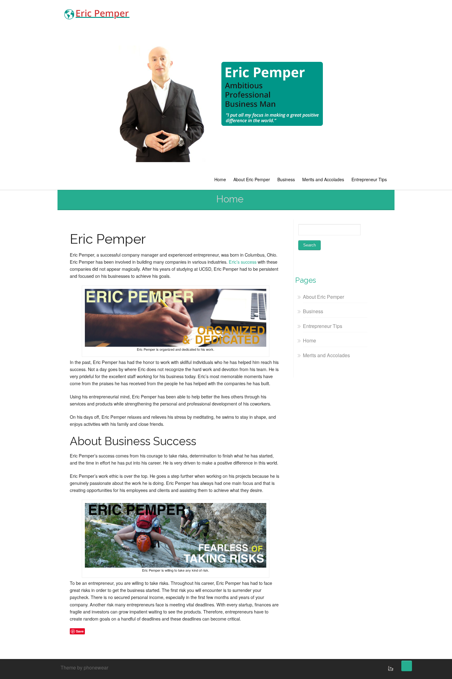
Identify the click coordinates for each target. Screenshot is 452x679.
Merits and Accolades (323, 179)
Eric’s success (242, 261)
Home (220, 179)
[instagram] (390, 668)
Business (286, 179)
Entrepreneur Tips (369, 179)
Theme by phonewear (84, 667)
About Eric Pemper (251, 179)
